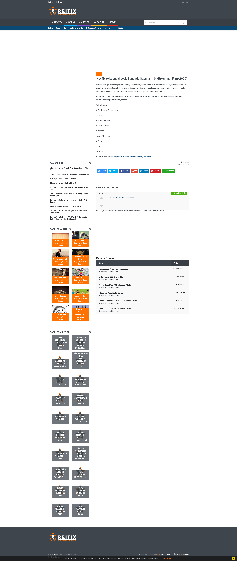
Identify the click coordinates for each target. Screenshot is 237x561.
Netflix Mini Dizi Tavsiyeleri (123, 197)
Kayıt (169, 554)
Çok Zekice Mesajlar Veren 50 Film (60, 363)
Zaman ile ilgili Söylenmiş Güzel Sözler (60, 317)
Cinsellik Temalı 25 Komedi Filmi (60, 400)
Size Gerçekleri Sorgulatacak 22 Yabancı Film (60, 343)
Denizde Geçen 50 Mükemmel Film (60, 436)
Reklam (59, 2)
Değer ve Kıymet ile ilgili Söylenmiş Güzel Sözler (80, 260)
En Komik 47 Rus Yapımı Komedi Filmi (80, 382)
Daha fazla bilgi (166, 558)
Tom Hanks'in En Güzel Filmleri (60, 419)
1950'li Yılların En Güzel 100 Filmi (81, 510)
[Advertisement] (118, 49)
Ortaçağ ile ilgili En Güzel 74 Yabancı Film (60, 473)
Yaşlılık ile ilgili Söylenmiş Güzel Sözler (60, 280)
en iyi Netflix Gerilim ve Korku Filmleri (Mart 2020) (132, 157)
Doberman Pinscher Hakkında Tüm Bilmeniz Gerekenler (81, 314)
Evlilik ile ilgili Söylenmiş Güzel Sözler (60, 298)
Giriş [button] (186, 2)
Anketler (84, 22)
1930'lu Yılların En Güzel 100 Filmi (60, 492)
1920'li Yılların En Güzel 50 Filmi (80, 474)
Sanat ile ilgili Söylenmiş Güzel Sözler (80, 280)
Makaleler (99, 22)
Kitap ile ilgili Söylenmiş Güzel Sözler (60, 243)
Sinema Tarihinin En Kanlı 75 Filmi (80, 419)
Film (99, 74)
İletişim (50, 2)
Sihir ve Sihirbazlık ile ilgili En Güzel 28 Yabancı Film (80, 453)
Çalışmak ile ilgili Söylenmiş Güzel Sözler (60, 261)
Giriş (162, 554)
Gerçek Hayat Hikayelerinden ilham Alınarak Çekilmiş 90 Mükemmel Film (81, 358)
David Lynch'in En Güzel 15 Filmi (60, 456)
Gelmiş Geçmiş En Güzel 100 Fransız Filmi (80, 436)
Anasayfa (57, 22)
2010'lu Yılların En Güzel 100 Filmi (60, 510)
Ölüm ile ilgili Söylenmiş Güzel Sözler (80, 243)
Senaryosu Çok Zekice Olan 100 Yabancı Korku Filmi (80, 343)
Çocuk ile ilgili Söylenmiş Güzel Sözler (80, 298)
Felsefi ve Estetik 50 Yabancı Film (60, 382)
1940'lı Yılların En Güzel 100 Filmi (81, 492)
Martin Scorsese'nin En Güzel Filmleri (80, 399)
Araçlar (70, 22)
